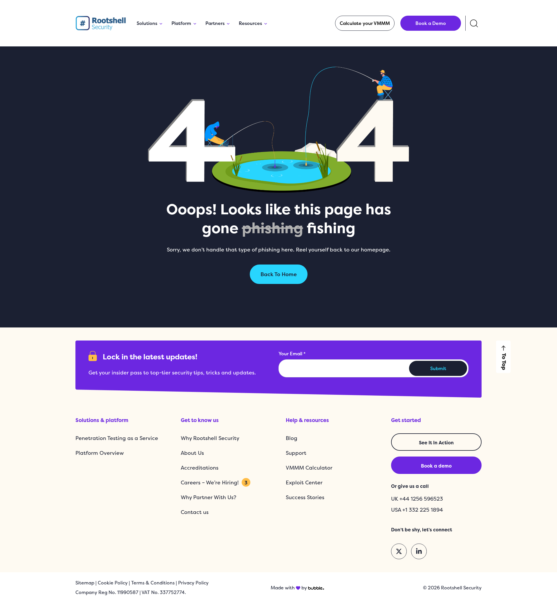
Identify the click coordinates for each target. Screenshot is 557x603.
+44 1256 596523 (421, 498)
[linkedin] (419, 551)
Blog (291, 438)
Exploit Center (304, 482)
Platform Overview (99, 453)
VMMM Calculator (309, 467)
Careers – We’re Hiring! (214, 482)
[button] (365, 23)
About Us (192, 453)
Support (296, 453)
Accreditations (199, 467)
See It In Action (436, 442)
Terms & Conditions (153, 583)
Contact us (195, 512)
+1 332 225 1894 (422, 509)
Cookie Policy (113, 583)
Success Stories (305, 497)
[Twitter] (399, 551)
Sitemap (84, 583)
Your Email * (291, 353)
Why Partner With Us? (208, 497)
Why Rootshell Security (210, 438)
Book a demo (436, 466)
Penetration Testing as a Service (116, 438)
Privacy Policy (193, 583)
